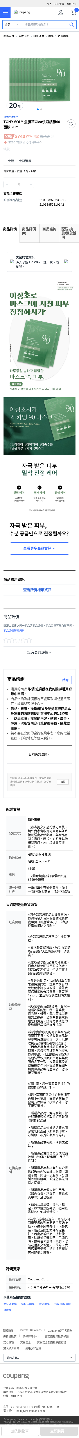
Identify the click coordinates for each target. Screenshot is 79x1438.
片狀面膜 (63, 36)
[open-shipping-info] (38, 161)
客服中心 (71, 4)
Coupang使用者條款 (60, 1330)
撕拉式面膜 (27, 1304)
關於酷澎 (8, 1330)
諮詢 (65, 680)
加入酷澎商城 (11, 1348)
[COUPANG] (16, 1377)
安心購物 (8, 1342)
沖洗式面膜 (10, 1304)
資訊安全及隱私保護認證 (51, 1342)
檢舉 (63, 782)
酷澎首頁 (9, 36)
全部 (7, 24)
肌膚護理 (38, 36)
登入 (49, 4)
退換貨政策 (9, 1336)
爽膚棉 (7, 1310)
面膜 (51, 36)
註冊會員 (59, 4)
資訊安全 (25, 1342)
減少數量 (30, 184)
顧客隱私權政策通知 (57, 1336)
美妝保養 (23, 36)
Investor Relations (30, 1330)
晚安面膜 (44, 1304)
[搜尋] (71, 24)
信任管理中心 (31, 1336)
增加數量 (7, 184)
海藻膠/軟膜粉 (62, 1304)
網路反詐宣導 (33, 1348)
